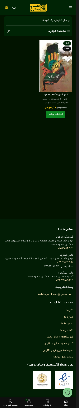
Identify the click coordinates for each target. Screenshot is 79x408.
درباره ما (68, 317)
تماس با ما (67, 323)
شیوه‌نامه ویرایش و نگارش (58, 350)
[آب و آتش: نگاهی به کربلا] (55, 66)
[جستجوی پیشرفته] (7, 8)
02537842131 (65, 248)
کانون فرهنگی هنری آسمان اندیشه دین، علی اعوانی (55, 100)
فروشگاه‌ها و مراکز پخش (59, 337)
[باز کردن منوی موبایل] (70, 8)
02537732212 (65, 262)
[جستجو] (14, 8)
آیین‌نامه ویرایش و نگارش (58, 343)
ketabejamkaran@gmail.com (55, 294)
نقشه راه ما (66, 330)
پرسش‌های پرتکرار (62, 357)
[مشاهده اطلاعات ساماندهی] (42, 380)
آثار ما (70, 310)
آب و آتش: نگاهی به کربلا (55, 94)
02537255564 (64, 280)
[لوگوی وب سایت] (38, 7)
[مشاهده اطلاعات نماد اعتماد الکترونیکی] (64, 380)
